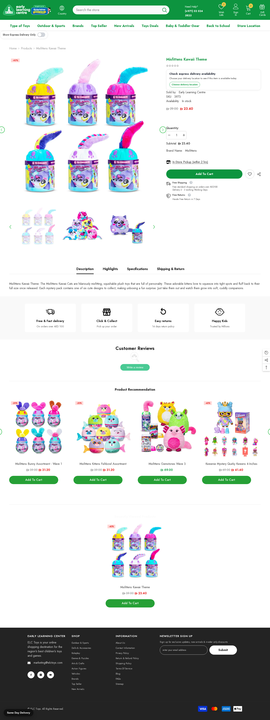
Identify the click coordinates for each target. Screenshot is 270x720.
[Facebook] (31, 674)
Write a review (135, 367)
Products (26, 48)
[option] (82, 130)
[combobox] (116, 10)
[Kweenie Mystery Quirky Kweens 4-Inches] (231, 428)
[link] (249, 174)
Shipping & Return (170, 269)
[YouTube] (50, 674)
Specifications (137, 269)
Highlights (110, 269)
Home (13, 48)
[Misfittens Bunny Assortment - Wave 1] (38, 428)
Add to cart (204, 174)
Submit (223, 650)
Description (85, 269)
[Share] (257, 174)
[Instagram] (40, 674)
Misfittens (191, 151)
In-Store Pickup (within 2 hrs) (190, 162)
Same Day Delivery (18, 712)
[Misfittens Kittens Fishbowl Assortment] (102, 428)
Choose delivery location (185, 84)
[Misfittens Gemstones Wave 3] (167, 428)
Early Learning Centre (192, 92)
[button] (163, 129)
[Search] (121, 10)
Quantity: (172, 128)
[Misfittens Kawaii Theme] (135, 552)
